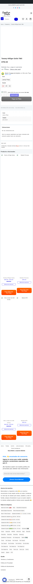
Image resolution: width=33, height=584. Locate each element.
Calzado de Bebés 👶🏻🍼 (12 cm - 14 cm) (21, 513)
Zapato (7, 552)
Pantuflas (3, 534)
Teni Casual (8, 540)
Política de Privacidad (7, 563)
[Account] (26, 19)
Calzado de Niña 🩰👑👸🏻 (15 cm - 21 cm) (10, 522)
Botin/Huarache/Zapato (18, 510)
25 (5, 119)
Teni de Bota (11, 543)
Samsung (21, 534)
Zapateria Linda (18, 579)
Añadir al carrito (14, 95)
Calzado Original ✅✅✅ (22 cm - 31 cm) (10, 528)
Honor (2, 531)
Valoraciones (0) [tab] (20, 107)
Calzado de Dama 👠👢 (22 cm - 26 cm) (17, 145)
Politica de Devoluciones (7, 566)
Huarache (8, 531)
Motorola (19, 531)
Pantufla (28, 531)
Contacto (3, 570)
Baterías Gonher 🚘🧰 (6, 507)
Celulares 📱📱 (25, 528)
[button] (6, 69)
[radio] (6, 80)
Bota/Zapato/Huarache (6, 510)
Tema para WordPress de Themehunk (20, 581)
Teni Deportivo (4, 546)
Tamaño (4, 82)
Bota (14, 507)
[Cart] (30, 19)
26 (6, 119)
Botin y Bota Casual (5, 513)
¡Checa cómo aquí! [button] (15, 69)
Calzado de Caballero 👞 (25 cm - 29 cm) (10, 516)
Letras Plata (5, 115)
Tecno (2, 540)
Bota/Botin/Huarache (21, 507)
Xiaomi (2, 552)
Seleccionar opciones (8, 284)
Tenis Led (16, 549)
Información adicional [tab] (7, 107)
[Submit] (16, 19)
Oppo (23, 531)
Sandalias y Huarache (6, 537)
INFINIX (13, 531)
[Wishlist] (23, 19)
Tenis (10, 549)
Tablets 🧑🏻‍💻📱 (25, 537)
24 (3, 119)
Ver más (27, 92)
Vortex (27, 549)
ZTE (12, 552)
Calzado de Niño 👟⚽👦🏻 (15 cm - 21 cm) (10, 525)
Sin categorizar (16, 537)
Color (3, 76)
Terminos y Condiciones (7, 559)
